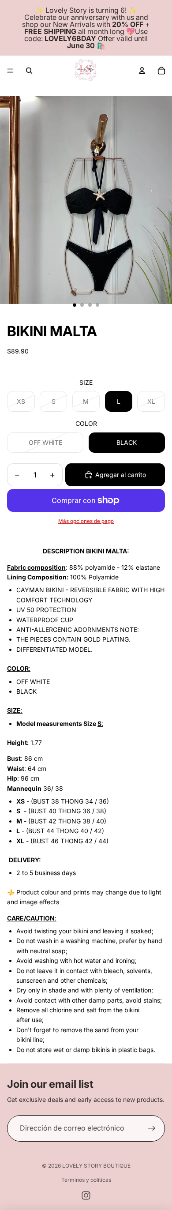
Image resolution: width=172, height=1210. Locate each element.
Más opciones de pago (86, 521)
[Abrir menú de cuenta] (142, 70)
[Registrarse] (151, 1128)
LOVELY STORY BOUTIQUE (96, 1165)
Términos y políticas (86, 1179)
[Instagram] (86, 1195)
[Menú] (10, 70)
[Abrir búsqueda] (29, 70)
